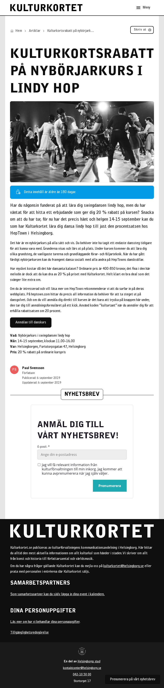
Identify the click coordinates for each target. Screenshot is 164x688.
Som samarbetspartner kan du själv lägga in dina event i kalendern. (57, 594)
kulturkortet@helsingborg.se (123, 566)
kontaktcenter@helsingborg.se (82, 668)
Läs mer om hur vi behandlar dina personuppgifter (44, 622)
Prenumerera (109, 485)
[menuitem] (142, 31)
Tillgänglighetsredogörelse (29, 632)
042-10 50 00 (82, 674)
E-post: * (43, 447)
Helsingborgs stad (89, 661)
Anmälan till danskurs (30, 322)
